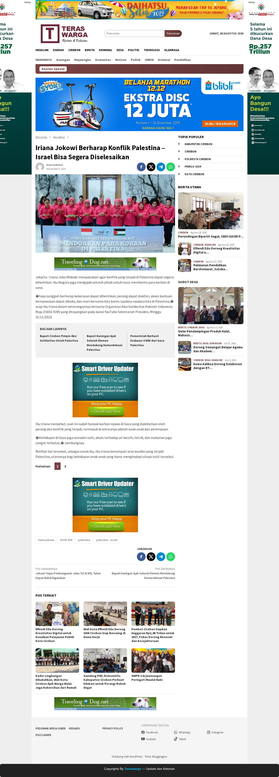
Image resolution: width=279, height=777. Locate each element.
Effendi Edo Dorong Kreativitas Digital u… (216, 250)
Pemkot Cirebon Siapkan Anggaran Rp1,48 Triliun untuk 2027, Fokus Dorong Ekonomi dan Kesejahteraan (152, 635)
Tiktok (182, 739)
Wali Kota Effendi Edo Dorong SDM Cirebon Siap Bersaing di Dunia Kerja (104, 633)
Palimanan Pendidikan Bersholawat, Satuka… (210, 267)
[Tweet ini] (151, 167)
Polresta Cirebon (198, 159)
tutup (27, 2)
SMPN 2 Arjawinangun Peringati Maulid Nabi (147, 678)
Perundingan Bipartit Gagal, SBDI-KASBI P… (210, 236)
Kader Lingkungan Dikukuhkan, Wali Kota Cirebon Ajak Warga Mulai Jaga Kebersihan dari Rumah (56, 682)
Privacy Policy (112, 728)
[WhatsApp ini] (170, 167)
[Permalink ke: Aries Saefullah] (40, 167)
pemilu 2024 (193, 166)
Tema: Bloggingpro (156, 756)
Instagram (218, 732)
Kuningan (215, 343)
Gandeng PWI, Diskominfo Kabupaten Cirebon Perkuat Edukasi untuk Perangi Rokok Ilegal (104, 682)
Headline (210, 244)
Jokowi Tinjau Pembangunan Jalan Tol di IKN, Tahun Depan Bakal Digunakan (68, 573)
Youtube (151, 739)
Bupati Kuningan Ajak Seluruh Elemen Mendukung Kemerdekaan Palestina (143, 573)
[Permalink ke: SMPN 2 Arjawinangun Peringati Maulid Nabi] (153, 660)
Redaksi (74, 728)
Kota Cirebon (194, 174)
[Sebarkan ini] (141, 167)
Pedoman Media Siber (51, 728)
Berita (182, 327)
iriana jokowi (46, 540)
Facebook (152, 732)
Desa (201, 327)
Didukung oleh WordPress (127, 756)
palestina (84, 540)
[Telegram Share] (161, 167)
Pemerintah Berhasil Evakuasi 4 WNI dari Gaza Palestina (147, 340)
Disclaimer (43, 735)
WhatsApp (185, 732)
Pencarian (173, 33)
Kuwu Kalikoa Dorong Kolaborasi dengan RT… (217, 366)
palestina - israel (106, 540)
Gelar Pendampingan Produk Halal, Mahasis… (204, 333)
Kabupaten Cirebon (198, 144)
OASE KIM (66, 540)
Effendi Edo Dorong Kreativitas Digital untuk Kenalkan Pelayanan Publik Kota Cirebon (55, 635)
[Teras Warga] (64, 33)
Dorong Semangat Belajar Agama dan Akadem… (218, 349)
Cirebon (190, 151)
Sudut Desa (188, 282)
